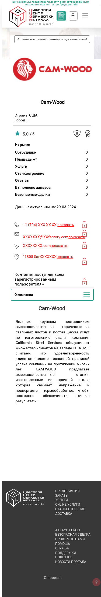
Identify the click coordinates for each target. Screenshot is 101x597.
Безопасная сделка (72, 534)
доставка (63, 514)
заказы (61, 496)
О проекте (52, 577)
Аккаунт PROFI (67, 530)
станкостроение (70, 509)
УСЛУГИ (61, 500)
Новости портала (70, 562)
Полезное (63, 557)
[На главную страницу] (31, 26)
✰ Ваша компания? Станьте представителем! (52, 39)
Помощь (62, 544)
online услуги (67, 504)
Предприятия (67, 491)
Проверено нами (70, 539)
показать (65, 225)
